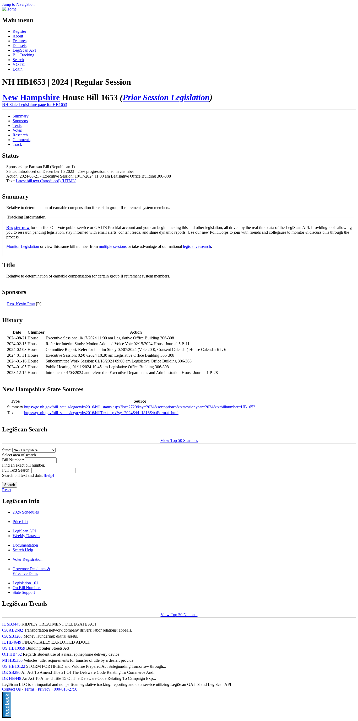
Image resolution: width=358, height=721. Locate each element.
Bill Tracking (23, 55)
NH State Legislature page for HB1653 (34, 104)
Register (19, 31)
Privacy (44, 689)
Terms (29, 689)
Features (19, 41)
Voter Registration (27, 559)
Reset (6, 490)
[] (49, 475)
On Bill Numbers (27, 587)
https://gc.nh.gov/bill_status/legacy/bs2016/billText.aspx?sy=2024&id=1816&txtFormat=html (101, 412)
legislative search (197, 246)
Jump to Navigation (18, 4)
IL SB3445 (11, 624)
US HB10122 (13, 666)
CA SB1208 (12, 636)
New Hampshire (31, 97)
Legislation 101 (25, 583)
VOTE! (19, 64)
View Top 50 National (179, 614)
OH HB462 (12, 654)
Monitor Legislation (22, 246)
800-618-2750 (65, 689)
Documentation (25, 545)
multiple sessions (113, 246)
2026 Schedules (26, 512)
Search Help (23, 550)
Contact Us (11, 689)
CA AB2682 (12, 630)
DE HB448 (11, 678)
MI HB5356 (12, 660)
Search (18, 59)
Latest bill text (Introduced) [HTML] (46, 181)
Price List (20, 521)
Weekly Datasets (26, 535)
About (18, 36)
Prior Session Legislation (166, 97)
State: (7, 450)
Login (18, 69)
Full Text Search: (16, 470)
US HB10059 (13, 648)
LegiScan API (24, 50)
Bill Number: (13, 460)
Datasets (19, 45)
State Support (24, 592)
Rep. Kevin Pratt (21, 304)
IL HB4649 (11, 642)
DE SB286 (11, 672)
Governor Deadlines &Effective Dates (31, 571)
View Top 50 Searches (179, 440)
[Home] (9, 9)
